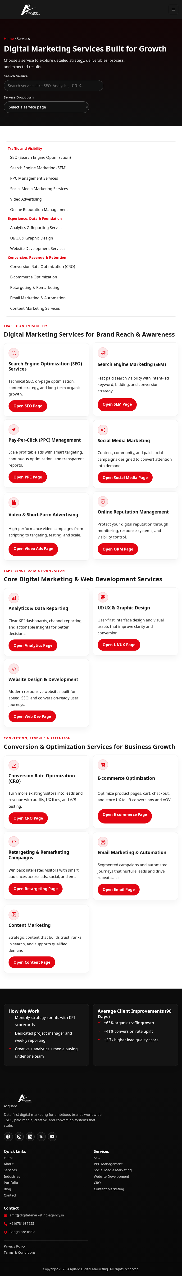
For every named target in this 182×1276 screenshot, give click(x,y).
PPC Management (108, 1164)
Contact (10, 1195)
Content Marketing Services (35, 308)
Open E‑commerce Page (125, 815)
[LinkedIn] (30, 1136)
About (9, 1164)
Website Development (111, 1176)
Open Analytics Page (33, 645)
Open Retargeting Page (36, 889)
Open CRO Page (28, 818)
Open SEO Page (28, 406)
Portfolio (11, 1182)
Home (9, 38)
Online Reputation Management (39, 209)
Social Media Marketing (113, 1170)
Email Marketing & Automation (38, 297)
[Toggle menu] (173, 9)
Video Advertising (26, 199)
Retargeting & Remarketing (34, 287)
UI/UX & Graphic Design (31, 238)
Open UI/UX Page (119, 645)
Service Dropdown (19, 97)
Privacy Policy (15, 1246)
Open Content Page (32, 962)
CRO (97, 1182)
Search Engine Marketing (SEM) (38, 167)
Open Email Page (119, 890)
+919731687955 (21, 1223)
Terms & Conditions (20, 1252)
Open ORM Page (118, 550)
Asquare (30, 9)
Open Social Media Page (125, 478)
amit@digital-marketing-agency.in (36, 1215)
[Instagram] (19, 1136)
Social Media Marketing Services (39, 188)
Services (10, 1170)
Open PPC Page (28, 477)
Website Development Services (37, 248)
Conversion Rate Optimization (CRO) (42, 266)
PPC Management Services (34, 178)
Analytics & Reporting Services (37, 227)
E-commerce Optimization (33, 277)
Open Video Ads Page (33, 549)
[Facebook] (8, 1136)
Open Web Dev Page (32, 717)
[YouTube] (52, 1136)
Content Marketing (109, 1189)
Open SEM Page (117, 405)
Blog (7, 1189)
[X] (41, 1136)
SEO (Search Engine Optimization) (40, 157)
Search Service (15, 76)
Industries (12, 1176)
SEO (97, 1157)
